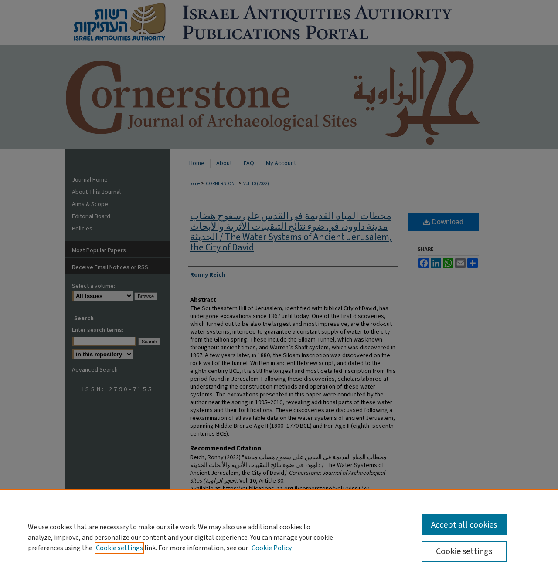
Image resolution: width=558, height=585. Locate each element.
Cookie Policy (272, 548)
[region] (279, 537)
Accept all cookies (464, 525)
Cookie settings (119, 548)
